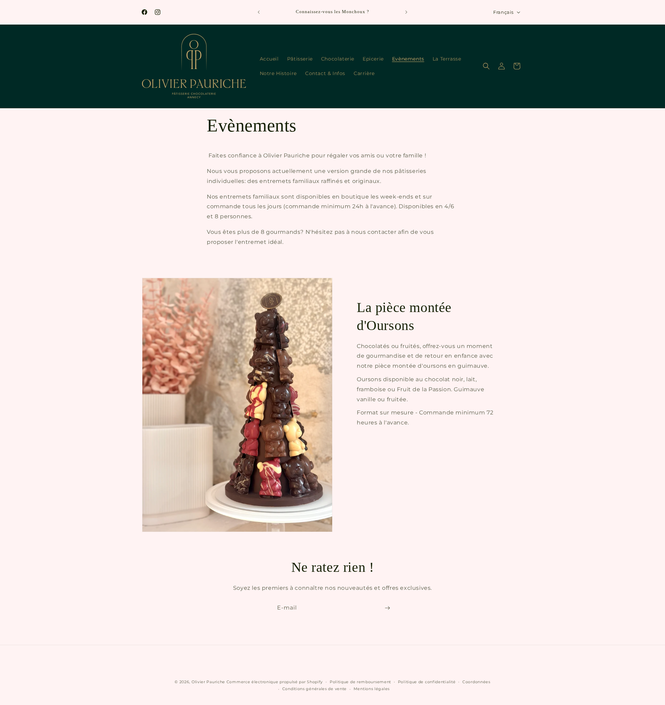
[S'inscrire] (387, 608)
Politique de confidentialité (427, 681)
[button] (486, 66)
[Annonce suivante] (406, 12)
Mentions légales (372, 688)
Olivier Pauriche (209, 681)
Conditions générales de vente (314, 688)
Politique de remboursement (360, 681)
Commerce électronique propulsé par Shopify (275, 681)
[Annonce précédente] (258, 12)
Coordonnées (476, 681)
